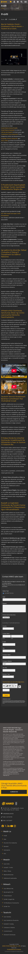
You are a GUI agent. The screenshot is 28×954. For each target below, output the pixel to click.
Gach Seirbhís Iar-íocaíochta (11, 920)
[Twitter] (8, 19)
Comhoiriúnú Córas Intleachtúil (9, 134)
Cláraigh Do (14, 791)
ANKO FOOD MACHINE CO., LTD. (11, 946)
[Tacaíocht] (14, 2)
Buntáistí (6, 846)
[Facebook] (6, 19)
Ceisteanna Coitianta (9, 927)
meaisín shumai (6, 772)
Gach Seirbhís (7, 916)
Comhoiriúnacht (8, 931)
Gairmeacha (7, 850)
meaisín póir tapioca (14, 772)
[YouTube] (11, 826)
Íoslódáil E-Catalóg (9, 924)
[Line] (12, 19)
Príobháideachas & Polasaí (14, 949)
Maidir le (12, 8)
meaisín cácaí (21, 771)
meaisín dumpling (6, 774)
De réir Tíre (7, 906)
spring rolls (14, 138)
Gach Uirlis (7, 864)
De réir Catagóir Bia (9, 899)
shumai (9, 138)
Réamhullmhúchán (8, 874)
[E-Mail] (14, 19)
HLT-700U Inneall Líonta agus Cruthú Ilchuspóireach (10, 214)
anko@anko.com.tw (8, 813)
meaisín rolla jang (7, 771)
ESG (5, 853)
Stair (5, 839)
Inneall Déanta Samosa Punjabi (9, 128)
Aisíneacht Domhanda (9, 934)
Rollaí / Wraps (7, 871)
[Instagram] (15, 826)
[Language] (17, 2)
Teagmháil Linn (6, 775)
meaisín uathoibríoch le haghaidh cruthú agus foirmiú (14, 769)
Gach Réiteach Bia (8, 888)
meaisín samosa (14, 771)
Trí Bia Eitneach (8, 895)
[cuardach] (21, 2)
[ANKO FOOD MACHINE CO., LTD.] (14, 803)
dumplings (3, 138)
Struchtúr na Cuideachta (10, 842)
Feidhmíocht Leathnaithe (10, 878)
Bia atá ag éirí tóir (8, 892)
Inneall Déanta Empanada (7, 130)
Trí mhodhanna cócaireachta (11, 903)
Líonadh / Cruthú (8, 867)
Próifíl (17, 8)
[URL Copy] (16, 19)
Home (7, 8)
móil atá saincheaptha (7, 132)
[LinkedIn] (10, 19)
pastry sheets (4, 140)
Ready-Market (20, 951)
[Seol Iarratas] (10, 2)
